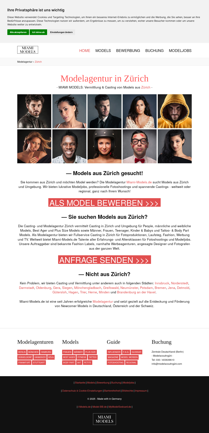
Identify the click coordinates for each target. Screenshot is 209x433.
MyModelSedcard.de (120, 406)
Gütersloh (59, 292)
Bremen (160, 287)
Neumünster (129, 287)
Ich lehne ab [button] (38, 32)
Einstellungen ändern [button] (61, 32)
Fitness (82, 357)
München (33, 351)
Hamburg (46, 351)
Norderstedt (179, 283)
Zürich (145, 87)
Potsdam (146, 287)
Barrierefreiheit (112, 390)
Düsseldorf (25, 357)
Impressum (141, 390)
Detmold (183, 287)
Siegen (67, 287)
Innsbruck (162, 283)
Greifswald (111, 287)
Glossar (136, 351)
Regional (131, 362)
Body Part (69, 362)
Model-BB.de (100, 406)
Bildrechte (127, 390)
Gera (56, 287)
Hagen (73, 292)
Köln (51, 357)
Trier (83, 292)
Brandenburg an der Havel (136, 292)
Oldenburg (43, 287)
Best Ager (69, 357)
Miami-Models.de (139, 182)
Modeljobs (180, 50)
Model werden (129, 357)
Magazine (113, 357)
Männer (78, 351)
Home (84, 50)
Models (103, 50)
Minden (104, 292)
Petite (87, 362)
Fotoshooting (115, 362)
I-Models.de (84, 406)
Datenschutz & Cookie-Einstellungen (82, 390)
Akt (79, 362)
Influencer (114, 351)
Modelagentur (103, 301)
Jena (171, 287)
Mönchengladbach (87, 287)
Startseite (80, 382)
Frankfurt (24, 362)
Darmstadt (26, 287)
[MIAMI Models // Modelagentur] (30, 50)
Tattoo (93, 357)
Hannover (40, 357)
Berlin (22, 351)
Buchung (154, 50)
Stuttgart (39, 362)
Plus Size (90, 351)
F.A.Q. (126, 351)
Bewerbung (128, 50)
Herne (92, 292)
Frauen (67, 351)
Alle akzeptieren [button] (18, 32)
